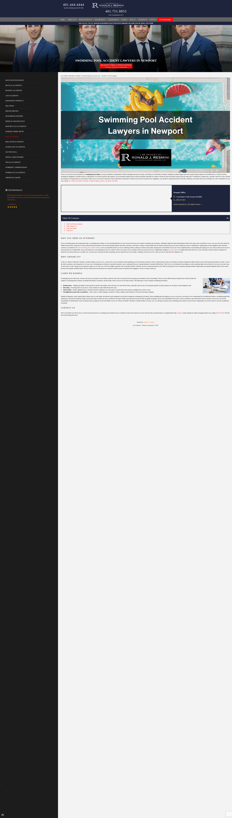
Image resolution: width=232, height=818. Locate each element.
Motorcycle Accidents (15, 126)
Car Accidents (11, 96)
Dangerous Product (14, 101)
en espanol (165, 20)
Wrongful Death (12, 177)
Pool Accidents (12, 137)
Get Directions (193, 204)
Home (63, 19)
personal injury (173, 250)
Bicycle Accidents (13, 85)
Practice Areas (85, 19)
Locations (142, 19)
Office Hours (179, 204)
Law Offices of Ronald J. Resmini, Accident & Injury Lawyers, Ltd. (88, 181)
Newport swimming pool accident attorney (88, 247)
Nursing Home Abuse (14, 131)
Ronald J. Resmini (149, 322)
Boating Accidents (13, 90)
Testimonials (100, 19)
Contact (153, 19)
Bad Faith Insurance (14, 80)
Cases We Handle (71, 228)
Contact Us (69, 230)
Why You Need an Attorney (74, 224)
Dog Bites (9, 106)
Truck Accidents (12, 162)
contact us (180, 313)
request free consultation (116, 66)
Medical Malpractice (15, 121)
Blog (132, 19)
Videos (124, 19)
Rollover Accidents (14, 142)
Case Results (113, 19)
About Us (71, 19)
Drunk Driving (12, 111)
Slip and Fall (11, 152)
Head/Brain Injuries (14, 116)
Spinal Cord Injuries (14, 157)
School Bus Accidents (15, 147)
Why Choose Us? (71, 226)
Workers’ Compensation (16, 167)
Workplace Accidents (15, 172)
